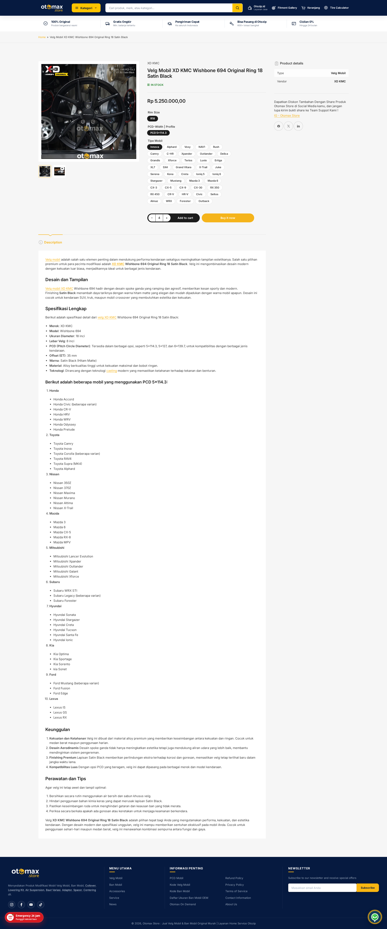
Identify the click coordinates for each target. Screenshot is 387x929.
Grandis (155, 160)
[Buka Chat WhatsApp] (374, 916)
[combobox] (169, 8)
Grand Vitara (183, 167)
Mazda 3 (194, 180)
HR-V (185, 194)
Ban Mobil (115, 884)
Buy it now (228, 218)
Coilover (90, 885)
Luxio (203, 160)
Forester (185, 201)
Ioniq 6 (216, 174)
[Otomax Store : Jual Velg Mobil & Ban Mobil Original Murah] (52, 8)
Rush (216, 146)
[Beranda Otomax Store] (26, 873)
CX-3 (153, 187)
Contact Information (238, 897)
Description (53, 242)
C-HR (170, 153)
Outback (204, 201)
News (113, 904)
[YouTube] (31, 904)
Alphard (172, 146)
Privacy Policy (234, 884)
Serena (154, 174)
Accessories (117, 891)
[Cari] (237, 8)
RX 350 (214, 187)
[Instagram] (11, 904)
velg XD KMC (107, 317)
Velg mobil (52, 259)
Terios (188, 160)
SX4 (165, 167)
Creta (184, 174)
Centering (89, 890)
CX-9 (182, 187)
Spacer (77, 890)
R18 (152, 118)
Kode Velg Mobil (180, 884)
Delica (224, 153)
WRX (169, 201)
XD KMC (153, 63)
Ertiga (218, 160)
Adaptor (67, 890)
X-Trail (203, 167)
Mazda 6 (213, 180)
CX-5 (168, 187)
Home (42, 37)
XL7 (152, 167)
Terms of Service (236, 891)
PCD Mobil (176, 878)
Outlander (206, 153)
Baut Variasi (53, 890)
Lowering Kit (16, 890)
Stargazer (156, 180)
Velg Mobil (115, 878)
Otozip (252, 923)
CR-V (170, 194)
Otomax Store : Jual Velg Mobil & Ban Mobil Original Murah (179, 923)
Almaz (154, 201)
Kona (170, 174)
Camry (154, 153)
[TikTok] (40, 904)
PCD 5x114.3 (158, 132)
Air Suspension (34, 890)
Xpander (186, 153)
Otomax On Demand (183, 904)
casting (111, 371)
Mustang (175, 180)
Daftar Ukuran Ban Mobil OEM (189, 897)
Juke (218, 167)
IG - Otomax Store (287, 115)
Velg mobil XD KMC (59, 288)
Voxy (187, 146)
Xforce (172, 160)
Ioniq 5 (200, 174)
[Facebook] (21, 904)
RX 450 (155, 194)
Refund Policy (234, 878)
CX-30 (198, 187)
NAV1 (202, 146)
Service (114, 897)
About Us (231, 904)
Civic (199, 194)
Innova (154, 146)
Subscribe (368, 887)
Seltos (214, 194)
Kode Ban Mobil (180, 891)
